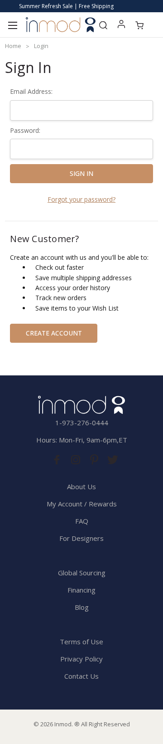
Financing (81, 589)
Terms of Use (81, 641)
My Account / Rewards (82, 503)
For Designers (81, 538)
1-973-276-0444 (81, 422)
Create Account (54, 333)
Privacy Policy (81, 658)
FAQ (81, 520)
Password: (25, 130)
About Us (81, 486)
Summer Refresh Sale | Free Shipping (66, 6)
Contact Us (81, 676)
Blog (82, 607)
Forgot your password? (81, 199)
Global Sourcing (81, 572)
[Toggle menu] (12, 24)
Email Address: (31, 91)
